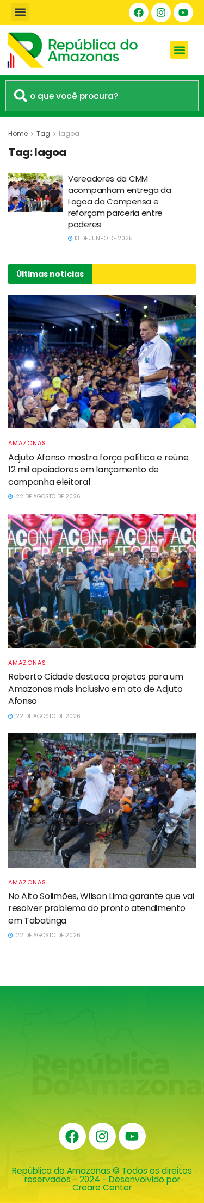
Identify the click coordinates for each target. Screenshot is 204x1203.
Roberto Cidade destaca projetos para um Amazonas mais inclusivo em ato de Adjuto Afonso (95, 688)
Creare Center (102, 1187)
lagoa (69, 133)
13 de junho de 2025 (103, 238)
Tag (43, 133)
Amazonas (27, 443)
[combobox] (102, 95)
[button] (20, 12)
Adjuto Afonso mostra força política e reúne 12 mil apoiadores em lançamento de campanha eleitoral (98, 469)
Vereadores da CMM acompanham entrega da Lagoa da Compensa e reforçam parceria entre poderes (119, 201)
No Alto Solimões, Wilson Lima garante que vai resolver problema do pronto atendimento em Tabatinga (101, 908)
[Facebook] (139, 12)
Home (18, 133)
